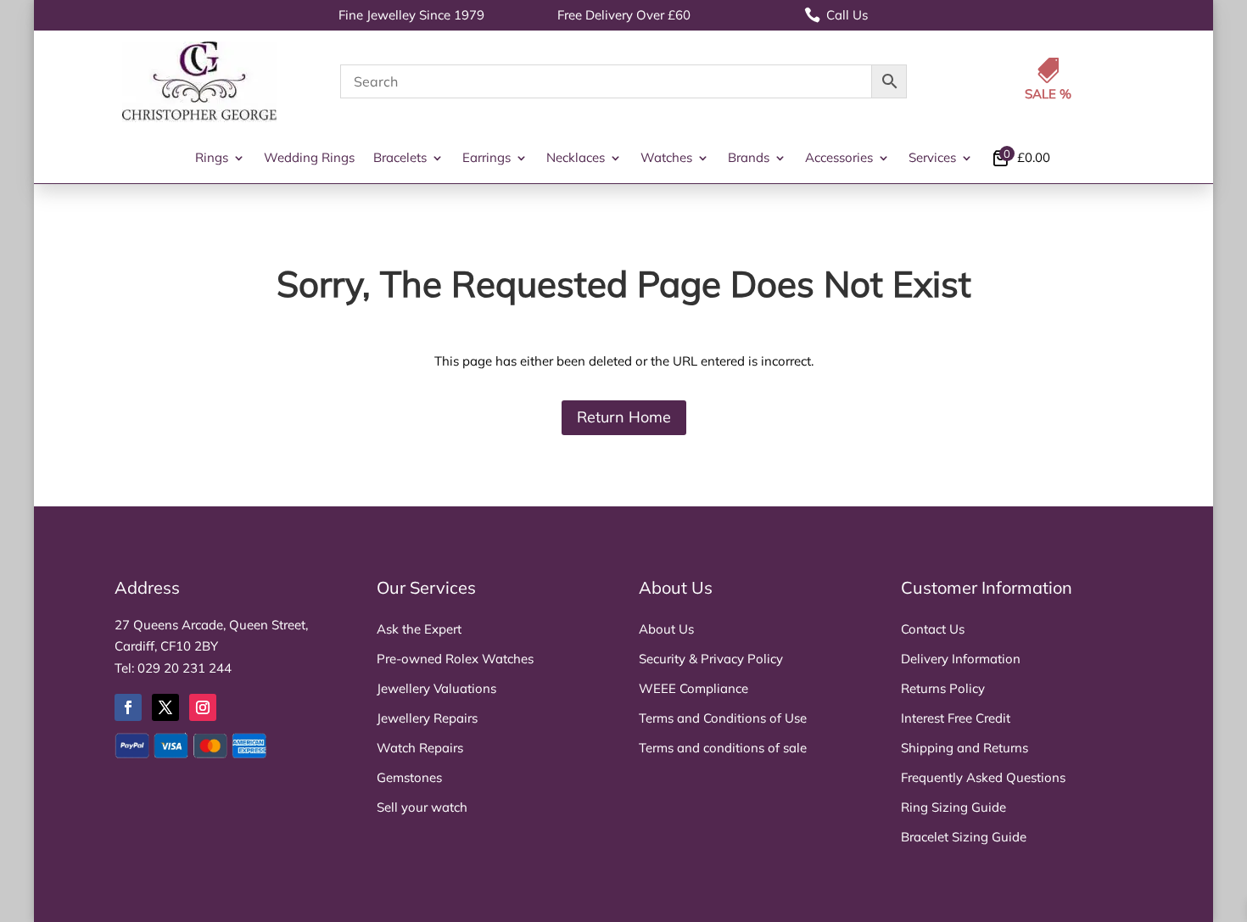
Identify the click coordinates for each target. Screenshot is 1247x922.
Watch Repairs (420, 748)
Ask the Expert (419, 629)
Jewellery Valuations (436, 688)
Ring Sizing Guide (953, 807)
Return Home (624, 417)
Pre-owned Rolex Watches (455, 659)
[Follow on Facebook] (128, 707)
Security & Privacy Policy (711, 659)
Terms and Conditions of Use (723, 718)
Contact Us (933, 629)
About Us (666, 629)
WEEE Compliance (693, 688)
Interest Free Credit (955, 718)
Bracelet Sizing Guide (963, 837)
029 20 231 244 (184, 668)
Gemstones (409, 777)
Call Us (836, 15)
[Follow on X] (165, 707)
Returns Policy (943, 688)
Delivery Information (961, 659)
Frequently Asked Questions (983, 777)
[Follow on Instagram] (202, 707)
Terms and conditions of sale (723, 748)
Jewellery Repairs (427, 718)
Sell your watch (422, 807)
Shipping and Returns (964, 748)
